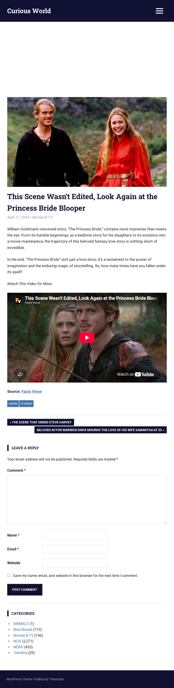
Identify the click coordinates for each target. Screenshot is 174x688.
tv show (26, 403)
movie (13, 403)
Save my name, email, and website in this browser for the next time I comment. (75, 575)
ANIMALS (21, 624)
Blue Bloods (22, 629)
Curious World (29, 11)
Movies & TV (42, 217)
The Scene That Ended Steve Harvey (42, 423)
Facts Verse (32, 391)
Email (13, 549)
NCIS (17, 641)
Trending (20, 653)
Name (13, 535)
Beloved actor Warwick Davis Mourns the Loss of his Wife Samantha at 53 (99, 430)
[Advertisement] (87, 56)
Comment (16, 470)
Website (13, 563)
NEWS (18, 647)
